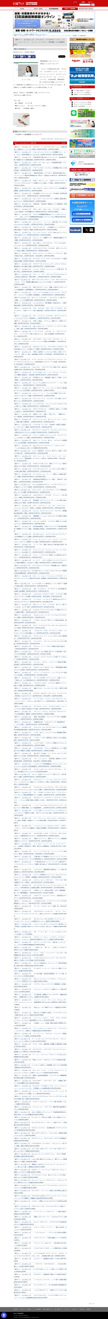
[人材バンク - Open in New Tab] (82, 172)
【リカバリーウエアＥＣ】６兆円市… (82, 104)
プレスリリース (67, 1309)
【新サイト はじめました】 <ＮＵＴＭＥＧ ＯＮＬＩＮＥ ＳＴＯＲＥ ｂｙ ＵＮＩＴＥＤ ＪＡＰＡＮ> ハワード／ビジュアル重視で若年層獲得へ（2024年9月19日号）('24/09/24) (40, 341)
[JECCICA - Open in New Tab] (82, 133)
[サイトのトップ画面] (26, 69)
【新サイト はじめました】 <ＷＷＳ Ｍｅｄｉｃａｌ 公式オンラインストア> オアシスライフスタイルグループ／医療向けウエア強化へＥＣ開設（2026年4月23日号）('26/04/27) (40, 183)
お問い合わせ (82, 1309)
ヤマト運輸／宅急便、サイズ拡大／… (82, 90)
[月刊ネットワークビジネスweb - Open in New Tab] (82, 185)
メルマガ (75, 2)
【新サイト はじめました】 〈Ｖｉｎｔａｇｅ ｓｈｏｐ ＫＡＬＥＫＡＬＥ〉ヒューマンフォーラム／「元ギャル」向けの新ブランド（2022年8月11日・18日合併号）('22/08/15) (40, 701)
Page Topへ (91, 1304)
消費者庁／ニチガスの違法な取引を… (82, 94)
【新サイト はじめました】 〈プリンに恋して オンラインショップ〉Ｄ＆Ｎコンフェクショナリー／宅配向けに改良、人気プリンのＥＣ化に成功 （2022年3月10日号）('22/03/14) (40, 813)
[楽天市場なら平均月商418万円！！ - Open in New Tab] (82, 53)
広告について (75, 1309)
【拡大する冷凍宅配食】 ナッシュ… (82, 106)
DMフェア (86, 8)
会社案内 (15, 1309)
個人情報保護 (37, 1309)
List (63, 143)
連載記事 (32, 34)
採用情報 (88, 1309)
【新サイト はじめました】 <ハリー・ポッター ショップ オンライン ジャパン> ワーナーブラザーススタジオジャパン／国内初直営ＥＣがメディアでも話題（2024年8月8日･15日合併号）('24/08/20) (40, 362)
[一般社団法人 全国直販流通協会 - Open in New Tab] (82, 144)
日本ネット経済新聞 (70, 8)
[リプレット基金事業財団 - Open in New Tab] (82, 163)
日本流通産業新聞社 (25, 3)
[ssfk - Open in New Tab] (82, 154)
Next (92, 76)
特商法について (30, 1309)
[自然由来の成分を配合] (21, 119)
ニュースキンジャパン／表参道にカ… (82, 92)
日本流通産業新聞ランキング (79, 86)
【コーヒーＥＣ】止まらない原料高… (82, 102)
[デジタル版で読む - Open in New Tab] (32, 56)
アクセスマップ (22, 1309)
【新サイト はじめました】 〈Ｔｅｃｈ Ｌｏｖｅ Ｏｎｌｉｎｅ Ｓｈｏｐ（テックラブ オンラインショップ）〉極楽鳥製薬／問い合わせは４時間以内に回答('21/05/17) (40, 1002)
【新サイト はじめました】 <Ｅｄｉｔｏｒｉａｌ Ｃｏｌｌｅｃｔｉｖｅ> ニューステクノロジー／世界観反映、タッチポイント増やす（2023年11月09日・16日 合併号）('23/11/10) (40, 458)
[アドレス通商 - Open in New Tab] (82, 123)
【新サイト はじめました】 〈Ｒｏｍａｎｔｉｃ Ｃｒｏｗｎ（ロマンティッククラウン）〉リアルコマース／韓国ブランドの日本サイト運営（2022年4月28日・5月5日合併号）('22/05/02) (40, 782)
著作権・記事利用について (48, 1309)
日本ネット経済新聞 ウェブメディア (29, 134)
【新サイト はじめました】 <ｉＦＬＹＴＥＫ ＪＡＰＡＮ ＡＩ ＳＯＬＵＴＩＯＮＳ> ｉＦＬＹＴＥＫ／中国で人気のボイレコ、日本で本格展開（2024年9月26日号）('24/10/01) (40, 334)
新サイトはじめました (41, 34)
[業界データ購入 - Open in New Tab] (24, 56)
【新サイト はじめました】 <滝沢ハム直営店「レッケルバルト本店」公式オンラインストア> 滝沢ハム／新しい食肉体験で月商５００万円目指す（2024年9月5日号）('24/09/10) (40, 354)
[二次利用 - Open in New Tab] (82, 195)
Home (22, 8)
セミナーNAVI (38, 8)
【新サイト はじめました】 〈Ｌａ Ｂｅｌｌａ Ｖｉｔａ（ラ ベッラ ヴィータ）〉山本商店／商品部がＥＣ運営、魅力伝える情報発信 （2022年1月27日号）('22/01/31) (40, 846)
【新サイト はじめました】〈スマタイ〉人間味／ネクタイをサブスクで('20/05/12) (39, 1201)
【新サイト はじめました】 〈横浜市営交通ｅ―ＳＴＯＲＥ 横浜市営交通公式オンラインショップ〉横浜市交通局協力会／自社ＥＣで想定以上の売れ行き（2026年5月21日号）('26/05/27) (40, 175)
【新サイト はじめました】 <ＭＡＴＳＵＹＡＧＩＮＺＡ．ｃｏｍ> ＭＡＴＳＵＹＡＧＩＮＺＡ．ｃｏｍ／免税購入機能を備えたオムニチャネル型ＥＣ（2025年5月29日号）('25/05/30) (40, 282)
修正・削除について (58, 1309)
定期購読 (83, 2)
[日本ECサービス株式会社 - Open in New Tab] (82, 113)
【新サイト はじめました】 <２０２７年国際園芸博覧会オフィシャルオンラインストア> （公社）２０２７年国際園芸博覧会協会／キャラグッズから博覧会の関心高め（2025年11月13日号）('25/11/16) (40, 217)
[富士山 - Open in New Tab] (82, 190)
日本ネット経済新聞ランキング (80, 98)
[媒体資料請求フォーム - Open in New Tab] (82, 39)
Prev (72, 76)
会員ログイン (90, 2)
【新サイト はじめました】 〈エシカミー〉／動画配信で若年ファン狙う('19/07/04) (40, 1258)
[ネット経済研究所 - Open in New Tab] (82, 180)
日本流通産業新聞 (54, 8)
